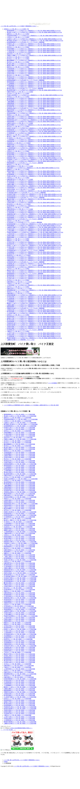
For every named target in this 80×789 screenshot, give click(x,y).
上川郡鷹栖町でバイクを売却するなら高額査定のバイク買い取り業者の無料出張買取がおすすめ (34, 301)
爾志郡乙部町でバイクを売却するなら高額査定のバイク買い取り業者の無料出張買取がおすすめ (34, 199)
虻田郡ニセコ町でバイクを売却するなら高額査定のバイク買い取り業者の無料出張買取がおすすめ (34, 245)
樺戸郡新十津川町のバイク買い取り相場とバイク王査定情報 (21, 424)
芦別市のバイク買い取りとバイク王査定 (18, 96)
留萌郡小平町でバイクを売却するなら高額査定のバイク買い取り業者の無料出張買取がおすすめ (34, 318)
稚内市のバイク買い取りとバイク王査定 (18, 164)
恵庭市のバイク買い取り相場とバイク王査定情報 (17, 591)
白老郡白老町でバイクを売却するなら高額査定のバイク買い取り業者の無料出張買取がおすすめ (34, 116)
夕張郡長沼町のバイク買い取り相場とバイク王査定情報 (19, 693)
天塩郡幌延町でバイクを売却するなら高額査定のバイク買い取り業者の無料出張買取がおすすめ (34, 252)
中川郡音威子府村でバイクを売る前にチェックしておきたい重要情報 (26, 192)
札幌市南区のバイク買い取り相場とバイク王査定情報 (19, 495)
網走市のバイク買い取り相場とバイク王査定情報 (17, 518)
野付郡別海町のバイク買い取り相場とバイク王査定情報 (19, 695)
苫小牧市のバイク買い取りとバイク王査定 (19, 138)
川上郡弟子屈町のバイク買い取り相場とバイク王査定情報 (20, 697)
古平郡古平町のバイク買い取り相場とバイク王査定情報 (19, 626)
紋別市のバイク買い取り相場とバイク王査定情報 (17, 698)
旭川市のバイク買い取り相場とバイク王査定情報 (17, 445)
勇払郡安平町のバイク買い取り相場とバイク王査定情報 (19, 660)
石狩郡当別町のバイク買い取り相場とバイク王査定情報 (19, 457)
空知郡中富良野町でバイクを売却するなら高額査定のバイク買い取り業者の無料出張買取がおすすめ (35, 232)
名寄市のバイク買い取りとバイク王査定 (18, 287)
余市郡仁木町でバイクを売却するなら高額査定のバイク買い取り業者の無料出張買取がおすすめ (34, 272)
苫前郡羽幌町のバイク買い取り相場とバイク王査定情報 (19, 432)
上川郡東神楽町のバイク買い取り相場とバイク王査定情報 (20, 531)
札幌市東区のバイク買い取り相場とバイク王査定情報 (19, 677)
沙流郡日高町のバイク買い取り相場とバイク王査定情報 (19, 586)
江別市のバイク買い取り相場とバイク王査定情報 (17, 421)
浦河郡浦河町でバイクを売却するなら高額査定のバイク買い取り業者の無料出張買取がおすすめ (34, 191)
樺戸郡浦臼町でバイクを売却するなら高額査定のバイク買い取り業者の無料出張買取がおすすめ (34, 100)
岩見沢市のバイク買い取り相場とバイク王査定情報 (18, 437)
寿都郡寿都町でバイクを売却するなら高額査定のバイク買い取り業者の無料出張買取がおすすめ (34, 237)
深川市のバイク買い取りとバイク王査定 (18, 57)
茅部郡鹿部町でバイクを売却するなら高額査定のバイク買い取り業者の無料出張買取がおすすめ (34, 225)
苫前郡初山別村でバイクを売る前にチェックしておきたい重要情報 (25, 108)
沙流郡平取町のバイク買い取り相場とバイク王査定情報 (19, 462)
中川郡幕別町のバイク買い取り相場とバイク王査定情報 (19, 682)
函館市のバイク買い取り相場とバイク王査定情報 (17, 417)
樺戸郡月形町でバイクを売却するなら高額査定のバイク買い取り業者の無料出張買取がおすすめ (34, 320)
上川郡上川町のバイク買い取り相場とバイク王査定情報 (19, 545)
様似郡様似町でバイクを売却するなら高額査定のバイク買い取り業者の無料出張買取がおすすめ (34, 210)
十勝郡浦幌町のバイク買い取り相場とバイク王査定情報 (19, 485)
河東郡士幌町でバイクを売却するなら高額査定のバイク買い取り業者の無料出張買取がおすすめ (34, 184)
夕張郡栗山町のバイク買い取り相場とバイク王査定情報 (19, 647)
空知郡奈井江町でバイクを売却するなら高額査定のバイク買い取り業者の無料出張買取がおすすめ (34, 323)
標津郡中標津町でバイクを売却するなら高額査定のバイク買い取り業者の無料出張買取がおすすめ (34, 338)
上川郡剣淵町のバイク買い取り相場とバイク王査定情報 (19, 470)
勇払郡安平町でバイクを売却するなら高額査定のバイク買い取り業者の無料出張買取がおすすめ (34, 277)
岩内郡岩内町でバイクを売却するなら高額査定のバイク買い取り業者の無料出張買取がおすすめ (34, 253)
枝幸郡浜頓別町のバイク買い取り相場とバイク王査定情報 (20, 579)
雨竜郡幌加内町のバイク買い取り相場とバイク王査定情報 (20, 674)
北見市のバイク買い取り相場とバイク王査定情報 (17, 604)
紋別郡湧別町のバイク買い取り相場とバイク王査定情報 (19, 589)
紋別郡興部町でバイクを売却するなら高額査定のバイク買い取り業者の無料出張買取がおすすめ (34, 174)
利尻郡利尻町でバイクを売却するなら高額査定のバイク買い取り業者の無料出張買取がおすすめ (34, 187)
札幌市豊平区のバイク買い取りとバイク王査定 (20, 179)
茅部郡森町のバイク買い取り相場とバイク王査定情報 (19, 551)
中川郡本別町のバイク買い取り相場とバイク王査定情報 (19, 434)
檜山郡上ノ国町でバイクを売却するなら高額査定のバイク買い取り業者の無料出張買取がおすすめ (34, 136)
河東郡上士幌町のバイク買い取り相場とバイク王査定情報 (20, 439)
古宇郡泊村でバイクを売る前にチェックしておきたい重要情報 (24, 222)
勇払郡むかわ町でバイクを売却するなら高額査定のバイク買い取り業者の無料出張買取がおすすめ (34, 32)
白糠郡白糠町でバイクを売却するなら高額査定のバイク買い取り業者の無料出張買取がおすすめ (34, 305)
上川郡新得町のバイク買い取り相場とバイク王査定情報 (19, 632)
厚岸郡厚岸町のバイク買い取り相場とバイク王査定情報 (19, 564)
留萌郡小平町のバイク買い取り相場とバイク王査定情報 (19, 702)
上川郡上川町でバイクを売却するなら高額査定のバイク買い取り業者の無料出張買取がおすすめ (34, 161)
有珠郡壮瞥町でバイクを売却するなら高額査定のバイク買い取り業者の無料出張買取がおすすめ (34, 257)
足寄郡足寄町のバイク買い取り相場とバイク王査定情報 (19, 718)
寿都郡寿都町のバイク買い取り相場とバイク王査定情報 (19, 621)
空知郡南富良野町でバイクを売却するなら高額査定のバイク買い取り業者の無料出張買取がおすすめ (35, 35)
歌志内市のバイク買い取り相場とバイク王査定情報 (18, 588)
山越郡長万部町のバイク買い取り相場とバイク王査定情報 (20, 611)
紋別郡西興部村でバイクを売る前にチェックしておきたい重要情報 (25, 42)
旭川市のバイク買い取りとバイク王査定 (18, 62)
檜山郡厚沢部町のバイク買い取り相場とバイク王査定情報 (20, 474)
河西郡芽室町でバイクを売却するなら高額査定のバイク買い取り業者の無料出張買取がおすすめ (34, 144)
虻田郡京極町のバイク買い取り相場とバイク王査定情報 (19, 712)
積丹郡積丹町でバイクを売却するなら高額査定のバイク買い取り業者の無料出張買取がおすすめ (34, 244)
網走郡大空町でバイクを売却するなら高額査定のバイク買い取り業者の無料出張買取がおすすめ (34, 270)
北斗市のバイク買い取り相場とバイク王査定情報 (17, 477)
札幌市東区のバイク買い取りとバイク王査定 (19, 293)
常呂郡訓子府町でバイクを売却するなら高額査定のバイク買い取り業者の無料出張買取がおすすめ (34, 194)
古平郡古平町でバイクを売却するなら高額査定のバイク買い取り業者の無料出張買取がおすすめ (34, 242)
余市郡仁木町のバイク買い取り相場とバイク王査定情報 (19, 655)
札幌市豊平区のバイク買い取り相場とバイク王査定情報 (19, 563)
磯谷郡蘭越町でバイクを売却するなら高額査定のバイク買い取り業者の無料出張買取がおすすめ (34, 60)
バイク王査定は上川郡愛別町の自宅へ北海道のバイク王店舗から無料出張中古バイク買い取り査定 (31, 405)
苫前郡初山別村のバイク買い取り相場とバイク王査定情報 (20, 492)
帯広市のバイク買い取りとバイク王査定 (18, 75)
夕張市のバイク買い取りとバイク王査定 (18, 177)
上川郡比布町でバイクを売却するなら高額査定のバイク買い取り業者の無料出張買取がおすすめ (34, 45)
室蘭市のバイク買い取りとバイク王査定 (18, 169)
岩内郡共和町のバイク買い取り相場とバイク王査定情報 (19, 538)
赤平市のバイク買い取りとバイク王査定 (18, 126)
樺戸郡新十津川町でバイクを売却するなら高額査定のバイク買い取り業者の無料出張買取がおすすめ (35, 40)
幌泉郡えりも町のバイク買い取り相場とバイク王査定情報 (20, 687)
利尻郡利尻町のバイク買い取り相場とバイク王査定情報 (19, 571)
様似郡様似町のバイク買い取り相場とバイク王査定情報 (19, 594)
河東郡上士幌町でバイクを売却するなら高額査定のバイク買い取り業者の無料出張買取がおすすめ (34, 55)
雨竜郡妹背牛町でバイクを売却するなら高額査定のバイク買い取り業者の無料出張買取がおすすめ (34, 186)
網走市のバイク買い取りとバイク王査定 (18, 134)
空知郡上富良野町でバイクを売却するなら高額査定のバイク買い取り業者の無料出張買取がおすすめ (35, 95)
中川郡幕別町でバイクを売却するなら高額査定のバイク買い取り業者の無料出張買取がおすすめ (34, 298)
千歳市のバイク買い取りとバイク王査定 (18, 283)
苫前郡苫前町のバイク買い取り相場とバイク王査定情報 (19, 710)
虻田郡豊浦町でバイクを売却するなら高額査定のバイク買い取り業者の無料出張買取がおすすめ (34, 321)
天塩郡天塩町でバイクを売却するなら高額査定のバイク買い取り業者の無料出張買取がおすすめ (34, 229)
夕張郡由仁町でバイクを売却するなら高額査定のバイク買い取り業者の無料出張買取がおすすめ (34, 156)
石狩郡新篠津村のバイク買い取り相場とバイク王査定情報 (20, 581)
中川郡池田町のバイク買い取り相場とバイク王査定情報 (19, 566)
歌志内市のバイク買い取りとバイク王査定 (19, 204)
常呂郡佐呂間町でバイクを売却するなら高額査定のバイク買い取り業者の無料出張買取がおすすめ (34, 113)
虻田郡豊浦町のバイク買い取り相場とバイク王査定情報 (19, 705)
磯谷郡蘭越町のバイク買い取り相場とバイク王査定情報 (19, 444)
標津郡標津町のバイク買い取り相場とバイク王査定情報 (19, 414)
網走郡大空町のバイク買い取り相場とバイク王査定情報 (19, 654)
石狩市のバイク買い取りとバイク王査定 (18, 47)
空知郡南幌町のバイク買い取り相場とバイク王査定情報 (19, 454)
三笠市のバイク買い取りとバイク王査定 (18, 268)
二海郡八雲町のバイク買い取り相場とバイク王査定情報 (19, 556)
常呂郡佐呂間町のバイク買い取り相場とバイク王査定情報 (20, 497)
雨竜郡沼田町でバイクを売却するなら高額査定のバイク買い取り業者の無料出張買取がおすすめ (34, 171)
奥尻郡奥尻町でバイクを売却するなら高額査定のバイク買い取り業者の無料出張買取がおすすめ (34, 82)
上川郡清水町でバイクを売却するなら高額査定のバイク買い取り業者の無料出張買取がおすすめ (34, 234)
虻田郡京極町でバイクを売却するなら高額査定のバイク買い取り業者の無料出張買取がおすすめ (34, 328)
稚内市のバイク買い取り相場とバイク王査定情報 (17, 548)
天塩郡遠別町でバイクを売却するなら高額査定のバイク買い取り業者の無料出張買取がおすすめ (34, 68)
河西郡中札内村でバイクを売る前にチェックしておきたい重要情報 (25, 308)
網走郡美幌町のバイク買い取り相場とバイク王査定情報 (19, 508)
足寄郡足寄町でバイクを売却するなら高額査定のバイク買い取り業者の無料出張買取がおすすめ (34, 334)
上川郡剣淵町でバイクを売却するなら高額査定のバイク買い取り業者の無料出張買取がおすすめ (34, 87)
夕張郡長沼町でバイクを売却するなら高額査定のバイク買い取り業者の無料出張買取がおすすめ (34, 310)
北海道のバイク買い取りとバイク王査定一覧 (16, 29)
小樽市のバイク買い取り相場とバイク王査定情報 (17, 715)
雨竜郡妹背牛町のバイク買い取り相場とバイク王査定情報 (20, 569)
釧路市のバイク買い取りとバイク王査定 (18, 239)
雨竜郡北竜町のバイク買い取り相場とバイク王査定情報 (19, 502)
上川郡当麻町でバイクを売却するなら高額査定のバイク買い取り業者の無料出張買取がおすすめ (34, 230)
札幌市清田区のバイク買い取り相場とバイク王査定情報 (19, 550)
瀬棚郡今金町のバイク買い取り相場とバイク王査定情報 (19, 530)
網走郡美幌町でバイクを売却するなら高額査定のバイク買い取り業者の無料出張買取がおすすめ (34, 125)
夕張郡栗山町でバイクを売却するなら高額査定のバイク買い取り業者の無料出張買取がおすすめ (34, 263)
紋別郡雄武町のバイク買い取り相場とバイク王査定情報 (19, 513)
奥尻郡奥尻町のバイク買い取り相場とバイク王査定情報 (19, 465)
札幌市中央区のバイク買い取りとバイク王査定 (20, 123)
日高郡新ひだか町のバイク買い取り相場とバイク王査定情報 (21, 543)
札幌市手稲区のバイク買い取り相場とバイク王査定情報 (19, 475)
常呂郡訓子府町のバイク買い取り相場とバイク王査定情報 (20, 578)
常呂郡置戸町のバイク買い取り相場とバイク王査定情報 (19, 490)
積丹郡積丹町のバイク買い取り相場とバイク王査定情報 (19, 627)
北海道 (6, 761)
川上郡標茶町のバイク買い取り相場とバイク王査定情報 (19, 467)
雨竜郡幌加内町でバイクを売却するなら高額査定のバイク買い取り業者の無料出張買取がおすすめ (34, 290)
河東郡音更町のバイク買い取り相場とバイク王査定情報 (19, 644)
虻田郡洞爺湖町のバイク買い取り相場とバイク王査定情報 (20, 679)
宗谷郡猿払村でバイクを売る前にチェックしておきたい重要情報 (25, 329)
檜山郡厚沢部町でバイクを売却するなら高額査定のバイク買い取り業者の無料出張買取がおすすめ (34, 90)
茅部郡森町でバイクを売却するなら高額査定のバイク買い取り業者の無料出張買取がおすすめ (33, 168)
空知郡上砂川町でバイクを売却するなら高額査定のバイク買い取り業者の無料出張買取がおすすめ (34, 176)
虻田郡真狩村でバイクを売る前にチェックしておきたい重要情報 (25, 265)
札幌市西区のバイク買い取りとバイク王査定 (19, 282)
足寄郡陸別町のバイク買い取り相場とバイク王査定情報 (19, 683)
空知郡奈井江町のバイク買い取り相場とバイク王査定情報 (20, 707)
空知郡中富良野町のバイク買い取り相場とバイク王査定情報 (21, 616)
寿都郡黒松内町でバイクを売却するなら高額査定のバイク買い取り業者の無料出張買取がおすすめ (34, 214)
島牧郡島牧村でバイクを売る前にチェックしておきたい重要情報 (25, 273)
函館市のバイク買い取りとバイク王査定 (18, 34)
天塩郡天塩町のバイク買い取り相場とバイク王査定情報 (19, 612)
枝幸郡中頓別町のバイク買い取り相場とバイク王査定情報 (20, 708)
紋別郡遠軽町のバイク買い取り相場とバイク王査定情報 (19, 469)
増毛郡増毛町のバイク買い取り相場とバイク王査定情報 (19, 599)
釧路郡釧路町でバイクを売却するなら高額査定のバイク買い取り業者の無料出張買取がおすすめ (34, 306)
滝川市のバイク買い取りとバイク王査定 (18, 280)
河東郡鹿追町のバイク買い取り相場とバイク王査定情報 (19, 487)
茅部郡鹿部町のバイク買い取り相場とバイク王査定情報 (19, 609)
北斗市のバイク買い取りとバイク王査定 (18, 93)
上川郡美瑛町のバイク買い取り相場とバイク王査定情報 (19, 669)
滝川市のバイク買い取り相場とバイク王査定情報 (17, 664)
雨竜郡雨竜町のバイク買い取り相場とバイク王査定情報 (19, 505)
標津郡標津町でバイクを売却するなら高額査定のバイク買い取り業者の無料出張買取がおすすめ (34, 30)
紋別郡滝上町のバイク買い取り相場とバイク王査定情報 (19, 427)
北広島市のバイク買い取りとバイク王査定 (19, 143)
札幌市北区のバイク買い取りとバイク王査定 (19, 288)
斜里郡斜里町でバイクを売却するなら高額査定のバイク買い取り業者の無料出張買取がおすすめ (34, 105)
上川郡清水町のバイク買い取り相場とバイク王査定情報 (19, 617)
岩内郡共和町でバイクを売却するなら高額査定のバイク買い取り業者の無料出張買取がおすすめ (34, 154)
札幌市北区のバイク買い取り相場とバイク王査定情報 (19, 672)
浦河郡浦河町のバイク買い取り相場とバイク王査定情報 (19, 574)
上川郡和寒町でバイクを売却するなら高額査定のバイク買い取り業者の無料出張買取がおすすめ (34, 139)
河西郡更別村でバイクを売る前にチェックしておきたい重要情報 (25, 219)
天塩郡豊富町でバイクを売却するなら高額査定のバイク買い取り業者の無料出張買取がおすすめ (34, 258)
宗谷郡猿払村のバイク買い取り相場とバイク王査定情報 (19, 713)
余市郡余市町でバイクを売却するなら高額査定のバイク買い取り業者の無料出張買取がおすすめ (34, 296)
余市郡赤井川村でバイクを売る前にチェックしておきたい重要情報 (25, 262)
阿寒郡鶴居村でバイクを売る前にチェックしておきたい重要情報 (25, 163)
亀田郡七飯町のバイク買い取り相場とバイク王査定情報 (19, 449)
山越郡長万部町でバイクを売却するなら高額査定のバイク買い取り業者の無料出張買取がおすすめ (34, 227)
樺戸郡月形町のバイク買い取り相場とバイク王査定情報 (19, 703)
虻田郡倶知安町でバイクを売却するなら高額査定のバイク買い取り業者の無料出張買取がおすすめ (34, 131)
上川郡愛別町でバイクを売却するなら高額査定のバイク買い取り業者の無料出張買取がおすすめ (34, 336)
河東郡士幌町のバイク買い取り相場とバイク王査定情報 (19, 568)
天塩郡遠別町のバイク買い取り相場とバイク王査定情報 (19, 452)
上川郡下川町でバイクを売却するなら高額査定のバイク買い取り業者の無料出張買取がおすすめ (34, 333)
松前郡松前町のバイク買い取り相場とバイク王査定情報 (19, 650)
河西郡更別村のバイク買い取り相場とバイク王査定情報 (19, 602)
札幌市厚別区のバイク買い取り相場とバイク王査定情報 (19, 593)
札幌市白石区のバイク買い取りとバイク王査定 (20, 201)
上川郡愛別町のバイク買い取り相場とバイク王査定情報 (19, 720)
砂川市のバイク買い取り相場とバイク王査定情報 (17, 442)
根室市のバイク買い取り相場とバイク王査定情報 (17, 450)
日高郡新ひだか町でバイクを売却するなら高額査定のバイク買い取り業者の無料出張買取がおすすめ (35, 159)
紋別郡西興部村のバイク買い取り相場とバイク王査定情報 (20, 426)
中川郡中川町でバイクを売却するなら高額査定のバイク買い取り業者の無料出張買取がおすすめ (34, 247)
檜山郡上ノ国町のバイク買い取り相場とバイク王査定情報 (20, 520)
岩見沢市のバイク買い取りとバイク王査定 (19, 53)
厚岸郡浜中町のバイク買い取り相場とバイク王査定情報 (19, 460)
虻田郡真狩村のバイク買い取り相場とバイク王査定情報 (19, 649)
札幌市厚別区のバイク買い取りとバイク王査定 (20, 209)
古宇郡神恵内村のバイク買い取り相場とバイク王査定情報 (20, 634)
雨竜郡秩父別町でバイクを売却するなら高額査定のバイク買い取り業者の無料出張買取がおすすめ (34, 158)
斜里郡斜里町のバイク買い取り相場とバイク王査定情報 (19, 488)
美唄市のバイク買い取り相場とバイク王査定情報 (17, 498)
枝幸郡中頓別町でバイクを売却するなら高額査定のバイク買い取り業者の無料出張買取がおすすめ (34, 325)
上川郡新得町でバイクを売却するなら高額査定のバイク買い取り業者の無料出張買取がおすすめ (34, 248)
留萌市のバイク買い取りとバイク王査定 (18, 240)
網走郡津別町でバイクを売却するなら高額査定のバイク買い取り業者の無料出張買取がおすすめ (34, 110)
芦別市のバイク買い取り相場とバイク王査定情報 (17, 480)
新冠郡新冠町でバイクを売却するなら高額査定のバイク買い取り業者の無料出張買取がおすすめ (34, 275)
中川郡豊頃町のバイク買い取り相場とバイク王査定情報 (19, 517)
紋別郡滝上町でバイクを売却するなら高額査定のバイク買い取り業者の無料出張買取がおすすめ (34, 44)
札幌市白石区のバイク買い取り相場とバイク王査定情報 (19, 584)
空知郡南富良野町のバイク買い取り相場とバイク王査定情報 (21, 419)
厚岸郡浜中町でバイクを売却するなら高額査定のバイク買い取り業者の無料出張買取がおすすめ (34, 77)
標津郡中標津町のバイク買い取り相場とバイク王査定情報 (20, 721)
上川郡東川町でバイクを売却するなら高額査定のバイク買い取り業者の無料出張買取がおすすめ (34, 52)
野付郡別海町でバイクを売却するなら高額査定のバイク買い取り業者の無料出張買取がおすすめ (34, 311)
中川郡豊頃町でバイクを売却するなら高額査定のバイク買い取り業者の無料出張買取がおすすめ (34, 133)
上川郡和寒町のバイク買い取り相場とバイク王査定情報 (19, 523)
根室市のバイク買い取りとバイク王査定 (18, 67)
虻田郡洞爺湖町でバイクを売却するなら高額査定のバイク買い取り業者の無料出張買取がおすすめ (34, 295)
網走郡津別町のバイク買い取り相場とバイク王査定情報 (19, 493)
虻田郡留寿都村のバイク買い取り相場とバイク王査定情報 (20, 464)
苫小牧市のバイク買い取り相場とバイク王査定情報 (18, 522)
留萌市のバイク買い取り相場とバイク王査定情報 (17, 624)
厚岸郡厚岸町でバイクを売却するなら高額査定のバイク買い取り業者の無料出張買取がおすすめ (34, 181)
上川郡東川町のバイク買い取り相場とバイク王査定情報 (19, 436)
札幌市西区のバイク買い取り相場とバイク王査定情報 (19, 665)
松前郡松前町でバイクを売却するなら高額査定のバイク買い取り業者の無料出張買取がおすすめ (34, 267)
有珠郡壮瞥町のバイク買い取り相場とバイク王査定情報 (19, 641)
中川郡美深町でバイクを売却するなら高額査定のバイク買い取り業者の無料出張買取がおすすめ (34, 212)
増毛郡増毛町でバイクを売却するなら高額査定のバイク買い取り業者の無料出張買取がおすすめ (34, 215)
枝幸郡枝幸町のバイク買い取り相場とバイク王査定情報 (19, 700)
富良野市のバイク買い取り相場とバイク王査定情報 (18, 639)
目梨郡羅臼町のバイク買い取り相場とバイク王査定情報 (19, 525)
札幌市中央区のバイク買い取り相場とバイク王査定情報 (19, 507)
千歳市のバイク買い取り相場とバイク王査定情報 (17, 667)
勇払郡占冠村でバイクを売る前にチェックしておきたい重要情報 (25, 88)
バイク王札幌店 (52, 383)
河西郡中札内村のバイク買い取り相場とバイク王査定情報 (20, 692)
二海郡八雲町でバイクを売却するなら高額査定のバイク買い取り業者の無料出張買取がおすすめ (34, 172)
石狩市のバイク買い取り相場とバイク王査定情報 (17, 431)
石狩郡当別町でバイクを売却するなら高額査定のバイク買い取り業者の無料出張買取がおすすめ (34, 73)
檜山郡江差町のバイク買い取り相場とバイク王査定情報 (19, 447)
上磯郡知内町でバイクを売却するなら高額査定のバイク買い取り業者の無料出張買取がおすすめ (34, 149)
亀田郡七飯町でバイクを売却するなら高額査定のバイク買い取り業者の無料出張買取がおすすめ (34, 65)
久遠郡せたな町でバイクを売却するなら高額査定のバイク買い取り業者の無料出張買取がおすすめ (34, 39)
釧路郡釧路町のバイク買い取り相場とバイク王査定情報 (19, 690)
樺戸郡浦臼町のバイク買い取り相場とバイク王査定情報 (19, 483)
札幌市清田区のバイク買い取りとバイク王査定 (20, 166)
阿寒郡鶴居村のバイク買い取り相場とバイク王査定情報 (19, 546)
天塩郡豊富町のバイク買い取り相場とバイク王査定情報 (19, 642)
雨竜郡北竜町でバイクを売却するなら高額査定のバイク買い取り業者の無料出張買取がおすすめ (34, 118)
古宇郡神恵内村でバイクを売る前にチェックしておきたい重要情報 (25, 250)
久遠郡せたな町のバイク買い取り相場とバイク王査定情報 (20, 422)
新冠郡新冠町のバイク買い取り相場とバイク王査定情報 (19, 659)
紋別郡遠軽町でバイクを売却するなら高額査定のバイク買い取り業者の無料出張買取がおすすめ (34, 85)
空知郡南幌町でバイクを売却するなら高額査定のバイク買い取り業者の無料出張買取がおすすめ (34, 70)
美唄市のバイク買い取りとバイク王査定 (18, 115)
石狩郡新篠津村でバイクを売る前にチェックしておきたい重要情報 (25, 197)
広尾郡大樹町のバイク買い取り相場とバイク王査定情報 (19, 619)
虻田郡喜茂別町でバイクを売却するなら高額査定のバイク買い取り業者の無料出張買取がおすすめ (34, 224)
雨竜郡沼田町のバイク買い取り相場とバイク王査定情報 (19, 555)
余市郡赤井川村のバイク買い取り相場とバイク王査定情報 (20, 645)
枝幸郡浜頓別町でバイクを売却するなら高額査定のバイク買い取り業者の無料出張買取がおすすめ (34, 196)
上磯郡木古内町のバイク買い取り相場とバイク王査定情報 (20, 723)
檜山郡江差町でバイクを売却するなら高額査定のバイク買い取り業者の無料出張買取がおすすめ (34, 63)
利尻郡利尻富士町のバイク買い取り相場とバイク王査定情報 (21, 503)
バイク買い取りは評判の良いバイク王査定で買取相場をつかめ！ (19, 26)
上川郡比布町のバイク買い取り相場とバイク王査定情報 (19, 429)
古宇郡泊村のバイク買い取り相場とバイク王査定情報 (19, 606)
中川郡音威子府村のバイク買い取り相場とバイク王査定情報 (21, 576)
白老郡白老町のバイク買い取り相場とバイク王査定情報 (19, 500)
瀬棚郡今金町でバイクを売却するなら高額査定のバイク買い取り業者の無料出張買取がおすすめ (34, 146)
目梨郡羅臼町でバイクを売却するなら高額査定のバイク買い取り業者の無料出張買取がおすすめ (34, 141)
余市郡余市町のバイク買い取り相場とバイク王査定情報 (19, 680)
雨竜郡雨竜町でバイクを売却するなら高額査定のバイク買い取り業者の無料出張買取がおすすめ (34, 121)
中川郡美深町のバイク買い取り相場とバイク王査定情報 (19, 596)
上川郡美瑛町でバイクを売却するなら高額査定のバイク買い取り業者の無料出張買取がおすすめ (34, 285)
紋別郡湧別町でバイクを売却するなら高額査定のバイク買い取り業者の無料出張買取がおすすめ (34, 206)
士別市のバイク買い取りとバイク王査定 (18, 151)
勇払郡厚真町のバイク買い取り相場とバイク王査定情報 (19, 482)
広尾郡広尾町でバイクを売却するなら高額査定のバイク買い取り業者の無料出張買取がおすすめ (34, 72)
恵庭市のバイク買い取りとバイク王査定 (18, 207)
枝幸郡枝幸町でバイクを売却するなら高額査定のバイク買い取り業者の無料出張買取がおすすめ (34, 316)
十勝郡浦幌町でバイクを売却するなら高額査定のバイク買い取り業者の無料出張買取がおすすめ (34, 101)
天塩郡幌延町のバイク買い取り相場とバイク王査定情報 (19, 636)
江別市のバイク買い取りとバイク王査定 (18, 37)
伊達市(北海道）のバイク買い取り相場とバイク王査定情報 (20, 573)
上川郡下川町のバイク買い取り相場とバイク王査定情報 (19, 717)
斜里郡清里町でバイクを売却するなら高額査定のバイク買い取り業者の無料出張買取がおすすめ (34, 153)
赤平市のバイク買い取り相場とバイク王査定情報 (17, 510)
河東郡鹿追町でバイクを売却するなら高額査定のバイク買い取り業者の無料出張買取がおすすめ (34, 103)
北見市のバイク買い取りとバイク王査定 (18, 220)
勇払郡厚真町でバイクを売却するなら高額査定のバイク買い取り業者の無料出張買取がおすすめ (34, 98)
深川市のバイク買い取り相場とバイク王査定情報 (17, 441)
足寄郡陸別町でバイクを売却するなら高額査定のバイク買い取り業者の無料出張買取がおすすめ (34, 300)
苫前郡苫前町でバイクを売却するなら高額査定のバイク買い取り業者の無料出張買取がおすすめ (34, 326)
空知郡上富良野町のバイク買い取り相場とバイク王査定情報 (21, 479)
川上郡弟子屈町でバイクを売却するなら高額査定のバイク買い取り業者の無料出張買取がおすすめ (34, 313)
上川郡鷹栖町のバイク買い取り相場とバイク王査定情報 (19, 685)
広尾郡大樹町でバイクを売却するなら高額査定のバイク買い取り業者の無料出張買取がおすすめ (34, 235)
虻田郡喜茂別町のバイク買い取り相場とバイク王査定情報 (20, 607)
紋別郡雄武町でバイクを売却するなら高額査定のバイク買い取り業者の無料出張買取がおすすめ (34, 129)
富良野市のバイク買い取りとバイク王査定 (19, 255)
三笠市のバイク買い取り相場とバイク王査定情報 (17, 652)
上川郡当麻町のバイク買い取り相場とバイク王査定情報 (19, 614)
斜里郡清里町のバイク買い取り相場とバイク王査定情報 (19, 536)
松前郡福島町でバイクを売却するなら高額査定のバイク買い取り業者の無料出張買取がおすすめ (34, 217)
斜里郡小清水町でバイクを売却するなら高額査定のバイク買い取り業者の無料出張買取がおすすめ (34, 128)
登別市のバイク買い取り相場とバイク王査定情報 (17, 675)
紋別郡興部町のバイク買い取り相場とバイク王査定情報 (19, 558)
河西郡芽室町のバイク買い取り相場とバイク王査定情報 (19, 528)
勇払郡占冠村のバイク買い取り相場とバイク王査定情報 (19, 472)
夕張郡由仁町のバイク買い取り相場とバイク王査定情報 (19, 540)
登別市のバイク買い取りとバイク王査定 (18, 291)
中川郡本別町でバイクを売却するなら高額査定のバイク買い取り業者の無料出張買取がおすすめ (34, 50)
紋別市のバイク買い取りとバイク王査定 (18, 315)
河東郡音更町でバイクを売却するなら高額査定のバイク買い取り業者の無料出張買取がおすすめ (34, 260)
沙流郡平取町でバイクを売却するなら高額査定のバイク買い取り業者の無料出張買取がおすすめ (34, 78)
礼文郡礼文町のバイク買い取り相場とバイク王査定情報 (19, 662)
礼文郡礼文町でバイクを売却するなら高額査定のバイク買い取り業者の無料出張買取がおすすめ (34, 278)
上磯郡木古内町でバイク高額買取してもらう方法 (20, 339)
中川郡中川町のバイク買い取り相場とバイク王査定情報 (19, 631)
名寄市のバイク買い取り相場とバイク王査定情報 (17, 670)
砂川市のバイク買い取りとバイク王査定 (18, 58)
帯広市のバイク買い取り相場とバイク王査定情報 (17, 459)
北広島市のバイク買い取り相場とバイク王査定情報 (18, 526)
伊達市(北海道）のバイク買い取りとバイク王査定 (21, 189)
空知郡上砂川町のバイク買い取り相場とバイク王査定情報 (20, 560)
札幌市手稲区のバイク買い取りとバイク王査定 (20, 91)
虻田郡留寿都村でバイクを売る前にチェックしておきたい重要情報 (25, 80)
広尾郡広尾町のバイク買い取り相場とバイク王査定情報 (19, 455)
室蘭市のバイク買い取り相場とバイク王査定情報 (17, 553)
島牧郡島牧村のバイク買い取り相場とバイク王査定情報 (19, 657)
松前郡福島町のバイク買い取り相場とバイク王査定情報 (19, 601)
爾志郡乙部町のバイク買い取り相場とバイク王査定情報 (19, 583)
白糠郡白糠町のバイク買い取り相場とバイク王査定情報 (19, 688)
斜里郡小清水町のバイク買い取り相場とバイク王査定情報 (20, 512)
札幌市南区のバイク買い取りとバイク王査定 (19, 111)
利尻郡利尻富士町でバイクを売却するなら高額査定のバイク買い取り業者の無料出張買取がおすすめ (35, 120)
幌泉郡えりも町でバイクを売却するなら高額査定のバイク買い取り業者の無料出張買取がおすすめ (34, 303)
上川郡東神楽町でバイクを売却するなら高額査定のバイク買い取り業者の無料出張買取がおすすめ (34, 148)
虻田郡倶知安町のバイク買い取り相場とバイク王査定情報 (20, 515)
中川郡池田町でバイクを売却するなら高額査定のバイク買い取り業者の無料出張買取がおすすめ (34, 182)
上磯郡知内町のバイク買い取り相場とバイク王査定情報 (19, 533)
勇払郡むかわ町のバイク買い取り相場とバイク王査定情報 (20, 416)
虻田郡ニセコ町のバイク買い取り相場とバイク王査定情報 (20, 629)
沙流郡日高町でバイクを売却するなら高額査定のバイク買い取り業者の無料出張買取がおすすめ (34, 202)
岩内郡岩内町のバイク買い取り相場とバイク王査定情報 (19, 637)
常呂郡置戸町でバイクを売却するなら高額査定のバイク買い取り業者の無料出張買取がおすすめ (34, 106)
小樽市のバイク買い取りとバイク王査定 (18, 331)
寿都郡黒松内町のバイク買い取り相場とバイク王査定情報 (20, 598)
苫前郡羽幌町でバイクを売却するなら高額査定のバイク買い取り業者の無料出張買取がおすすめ (34, 49)
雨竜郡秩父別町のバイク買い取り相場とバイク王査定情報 (20, 541)
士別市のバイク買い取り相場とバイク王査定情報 (17, 535)
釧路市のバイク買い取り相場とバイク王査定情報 (17, 622)
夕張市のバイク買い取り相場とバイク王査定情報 (17, 561)
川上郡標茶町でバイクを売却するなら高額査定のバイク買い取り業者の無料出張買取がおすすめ (34, 83)
